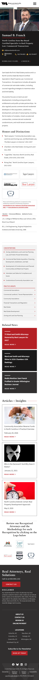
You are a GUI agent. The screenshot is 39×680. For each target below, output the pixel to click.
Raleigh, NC (26, 636)
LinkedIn (25, 61)
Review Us (19, 620)
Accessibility (33, 672)
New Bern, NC (26, 633)
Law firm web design (11, 676)
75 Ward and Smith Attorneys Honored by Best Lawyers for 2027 (16, 337)
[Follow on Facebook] (13, 664)
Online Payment (19, 623)
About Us (19, 614)
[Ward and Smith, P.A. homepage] (11, 3)
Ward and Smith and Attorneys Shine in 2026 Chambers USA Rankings (17, 359)
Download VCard (10, 61)
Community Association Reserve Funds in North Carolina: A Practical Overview (19, 427)
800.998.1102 (15, 579)
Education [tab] (4, 214)
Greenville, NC (12, 639)
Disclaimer (5, 672)
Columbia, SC (12, 636)
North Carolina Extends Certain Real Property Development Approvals (18, 503)
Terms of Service (14, 672)
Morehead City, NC (13, 642)
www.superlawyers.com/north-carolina (18, 207)
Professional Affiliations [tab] (15, 214)
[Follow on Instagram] (26, 664)
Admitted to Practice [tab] (27, 214)
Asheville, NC (13, 633)
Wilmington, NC (8, 54)
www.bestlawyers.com (9, 205)
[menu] (34, 3)
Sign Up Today (19, 653)
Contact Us (11, 584)
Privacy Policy (24, 672)
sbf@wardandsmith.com (12, 50)
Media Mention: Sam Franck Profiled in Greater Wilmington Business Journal (17, 381)
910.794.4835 (21, 54)
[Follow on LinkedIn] (21, 664)
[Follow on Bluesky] (17, 664)
